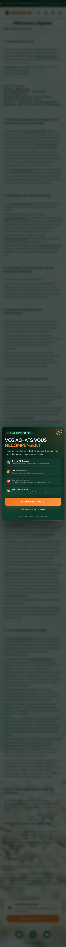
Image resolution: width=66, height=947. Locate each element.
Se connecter (40, 509)
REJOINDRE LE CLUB (33, 502)
